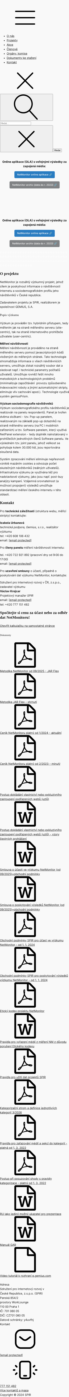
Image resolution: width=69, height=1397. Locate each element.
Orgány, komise (17, 53)
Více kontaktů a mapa (14, 1390)
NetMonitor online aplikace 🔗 (34, 174)
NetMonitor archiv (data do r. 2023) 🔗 (34, 184)
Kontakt (12, 62)
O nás (10, 36)
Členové (12, 49)
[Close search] (26, 138)
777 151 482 (8, 1386)
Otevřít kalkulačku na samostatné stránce (27, 625)
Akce (10, 44)
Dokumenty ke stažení (21, 58)
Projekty (12, 40)
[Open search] (26, 107)
